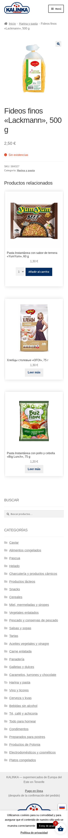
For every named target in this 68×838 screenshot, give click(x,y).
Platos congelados (22, 760)
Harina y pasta (28, 23)
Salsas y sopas (20, 628)
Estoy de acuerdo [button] (48, 825)
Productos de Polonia (24, 744)
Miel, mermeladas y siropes (29, 605)
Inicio (12, 23)
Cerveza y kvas (20, 698)
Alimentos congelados (25, 550)
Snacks (14, 589)
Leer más (34, 372)
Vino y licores (19, 690)
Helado (14, 566)
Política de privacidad (34, 832)
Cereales (15, 597)
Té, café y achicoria (23, 713)
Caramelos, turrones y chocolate (32, 675)
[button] (58, 44)
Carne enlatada (20, 651)
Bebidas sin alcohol (23, 706)
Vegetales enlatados (24, 612)
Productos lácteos (22, 581)
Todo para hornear (22, 721)
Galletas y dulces (21, 667)
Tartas (13, 636)
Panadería (16, 659)
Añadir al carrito (38, 271)
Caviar (14, 542)
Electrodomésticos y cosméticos (32, 752)
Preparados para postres (27, 737)
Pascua (14, 558)
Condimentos (18, 729)
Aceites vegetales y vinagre (29, 644)
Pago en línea (34, 790)
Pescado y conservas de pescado (33, 620)
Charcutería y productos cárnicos (33, 574)
